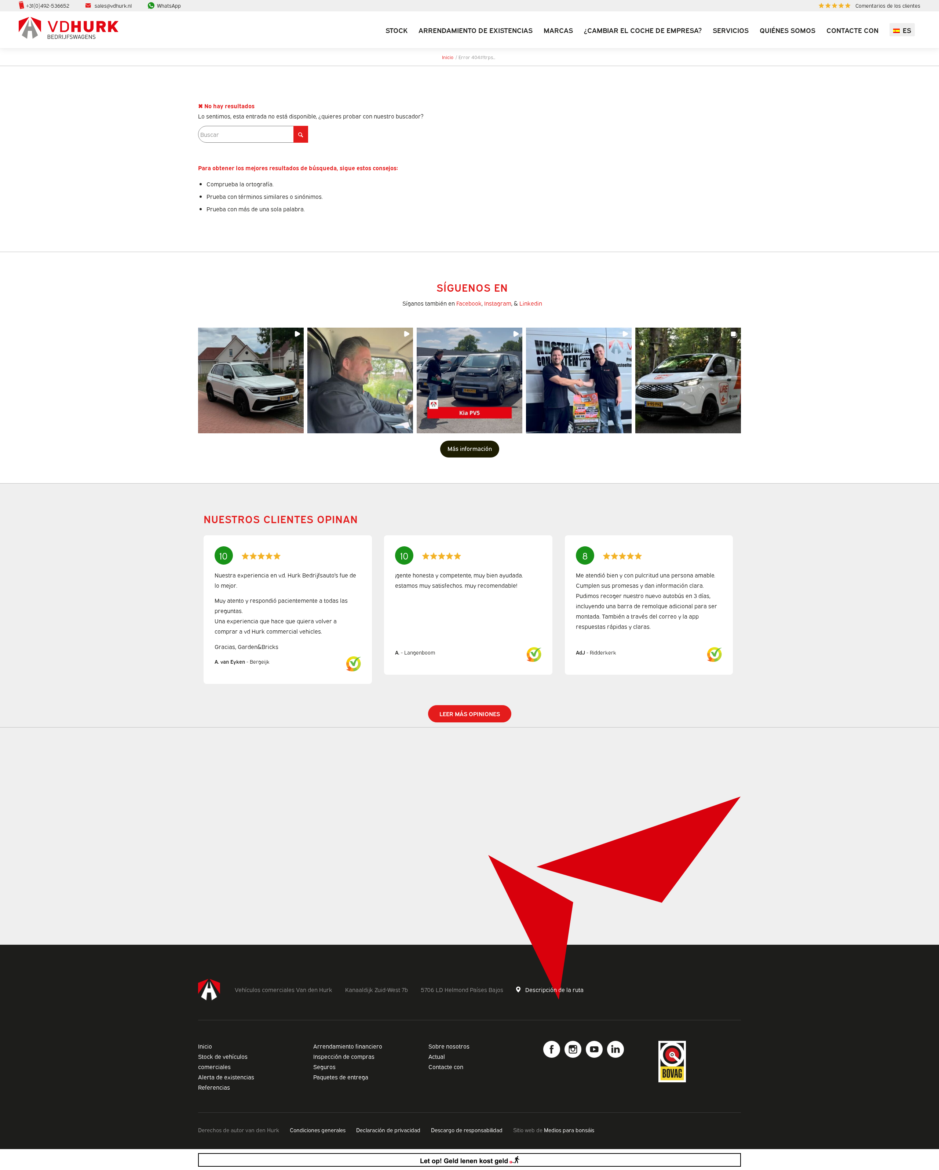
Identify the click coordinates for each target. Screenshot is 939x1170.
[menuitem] (867, 6)
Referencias (214, 1087)
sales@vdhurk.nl (113, 5)
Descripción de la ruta (554, 989)
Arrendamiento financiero (347, 1046)
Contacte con (445, 1067)
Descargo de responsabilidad (467, 1129)
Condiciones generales (318, 1129)
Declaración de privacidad (388, 1129)
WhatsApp (169, 5)
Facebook (469, 303)
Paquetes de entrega (340, 1077)
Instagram (497, 303)
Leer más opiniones (469, 714)
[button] (251, 380)
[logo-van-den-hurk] (68, 29)
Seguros (324, 1067)
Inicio (205, 1046)
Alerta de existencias (226, 1077)
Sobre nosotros (449, 1046)
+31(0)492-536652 (47, 5)
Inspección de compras (343, 1056)
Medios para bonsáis (569, 1129)
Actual (436, 1056)
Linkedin (530, 303)
